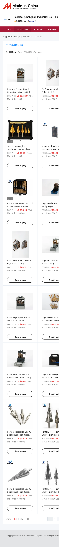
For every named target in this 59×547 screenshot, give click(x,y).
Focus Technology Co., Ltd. (36, 535)
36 (21, 519)
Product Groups (15, 44)
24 (15, 519)
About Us (38, 29)
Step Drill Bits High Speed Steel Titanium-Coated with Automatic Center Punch (19, 149)
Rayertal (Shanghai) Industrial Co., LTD (36, 16)
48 (28, 519)
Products (24, 29)
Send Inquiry (20, 108)
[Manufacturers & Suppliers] (21, 5)
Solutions (52, 29)
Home (8, 29)
